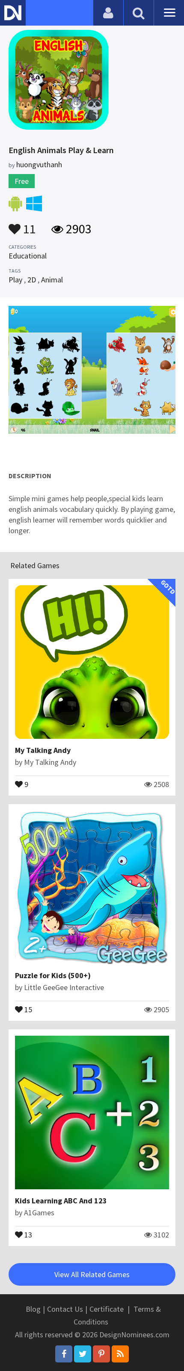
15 (27, 1009)
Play (15, 280)
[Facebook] (63, 1353)
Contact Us (65, 1309)
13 (27, 1234)
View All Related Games (92, 1274)
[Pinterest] (101, 1353)
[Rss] (120, 1353)
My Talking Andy (43, 750)
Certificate (106, 1309)
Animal (52, 280)
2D (31, 280)
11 (28, 225)
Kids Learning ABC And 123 (61, 1200)
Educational (28, 256)
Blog (33, 1309)
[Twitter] (82, 1353)
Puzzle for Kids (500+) (53, 975)
